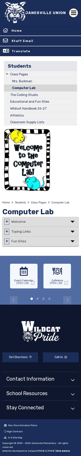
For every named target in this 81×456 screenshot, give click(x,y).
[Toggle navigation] (73, 13)
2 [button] (38, 299)
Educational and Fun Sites (29, 101)
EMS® (51, 450)
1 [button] (32, 299)
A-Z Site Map (14, 437)
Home (17, 30)
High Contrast (15, 431)
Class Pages (19, 74)
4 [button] (49, 299)
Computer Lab (23, 88)
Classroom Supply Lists (27, 122)
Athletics (17, 115)
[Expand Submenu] (7, 74)
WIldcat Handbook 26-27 (28, 108)
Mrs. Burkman (22, 81)
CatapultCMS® (36, 450)
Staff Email (22, 41)
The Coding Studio (24, 95)
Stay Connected (25, 407)
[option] (23, 278)
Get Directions (18, 357)
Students (19, 66)
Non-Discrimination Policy (22, 425)
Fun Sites (18, 241)
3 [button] (43, 299)
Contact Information (30, 379)
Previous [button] (14, 300)
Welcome (18, 222)
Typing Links (21, 231)
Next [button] (67, 300)
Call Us (59, 357)
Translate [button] (21, 51)
